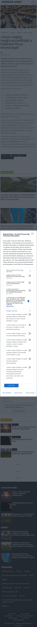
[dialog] (18, 313)
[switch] (29, 276)
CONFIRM (11, 385)
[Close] (33, 234)
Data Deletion (6, 393)
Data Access (18, 393)
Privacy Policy (30, 393)
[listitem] (18, 270)
